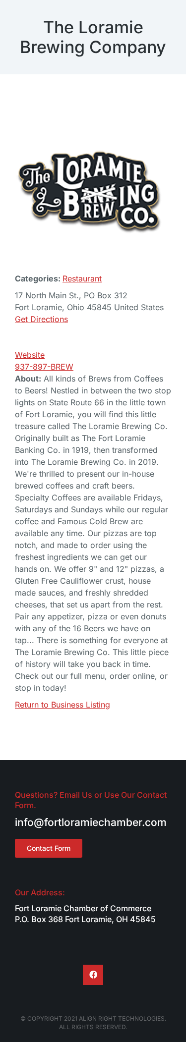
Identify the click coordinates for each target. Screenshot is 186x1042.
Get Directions (41, 319)
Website (30, 355)
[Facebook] (93, 975)
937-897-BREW (44, 367)
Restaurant (82, 278)
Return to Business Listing (62, 705)
